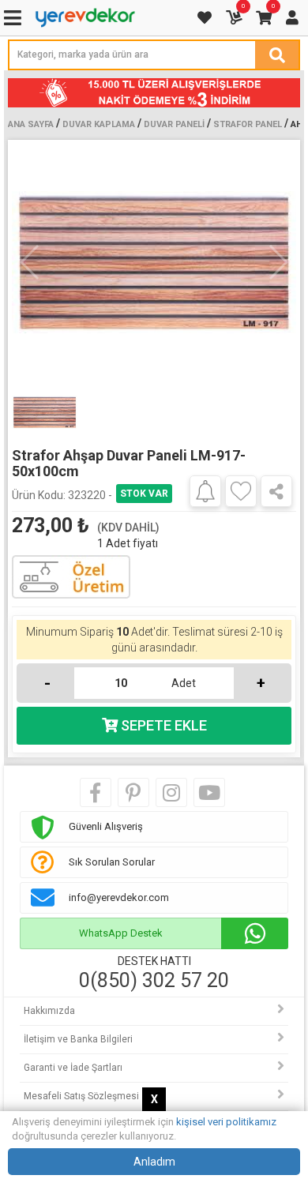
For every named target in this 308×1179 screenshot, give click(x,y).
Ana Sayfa (31, 124)
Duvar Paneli (174, 124)
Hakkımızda (49, 1010)
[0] (235, 17)
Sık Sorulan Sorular (112, 862)
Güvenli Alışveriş (106, 826)
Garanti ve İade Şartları (73, 1067)
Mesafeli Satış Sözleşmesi (81, 1096)
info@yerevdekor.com (119, 897)
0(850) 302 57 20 (154, 981)
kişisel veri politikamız (226, 1122)
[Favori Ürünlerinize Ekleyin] (241, 491)
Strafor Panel (247, 124)
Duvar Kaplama (98, 124)
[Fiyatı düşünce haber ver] (205, 490)
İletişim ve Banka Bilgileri (78, 1039)
